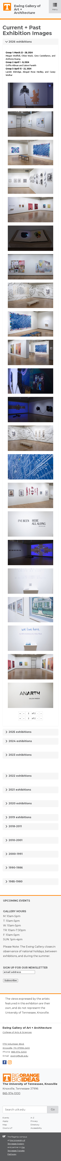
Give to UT (7, 1128)
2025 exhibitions (19, 731)
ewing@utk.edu (19, 1056)
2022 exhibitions (20, 775)
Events (6, 1117)
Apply (5, 1121)
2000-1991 (15, 853)
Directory (35, 1124)
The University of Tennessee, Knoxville (5, 10)
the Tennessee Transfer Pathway (16, 1150)
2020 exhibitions (20, 803)
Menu (56, 7)
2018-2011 (15, 826)
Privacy (34, 1121)
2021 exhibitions (19, 789)
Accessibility (36, 1128)
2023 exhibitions (20, 754)
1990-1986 (15, 867)
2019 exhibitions (19, 817)
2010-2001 (15, 840)
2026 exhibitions (20, 41)
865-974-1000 (11, 1093)
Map (5, 1124)
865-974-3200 (19, 1051)
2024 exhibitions (20, 741)
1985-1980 (15, 881)
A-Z (32, 1117)
